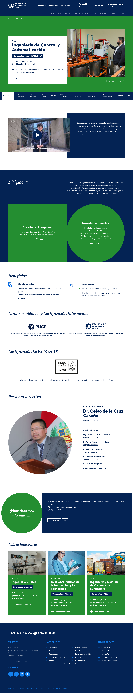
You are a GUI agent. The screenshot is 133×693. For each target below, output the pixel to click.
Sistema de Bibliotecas (109, 661)
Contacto (115, 13)
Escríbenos (54, 520)
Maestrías (53, 5)
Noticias (94, 13)
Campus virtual (107, 648)
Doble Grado (44, 95)
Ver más (39, 239)
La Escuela (41, 5)
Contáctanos (22, 79)
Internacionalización (81, 13)
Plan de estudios (33, 95)
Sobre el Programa (21, 95)
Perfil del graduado (78, 95)
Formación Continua (83, 5)
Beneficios (67, 13)
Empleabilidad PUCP (109, 657)
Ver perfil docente (90, 420)
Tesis (128, 96)
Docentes (53, 96)
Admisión (99, 5)
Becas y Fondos (55, 13)
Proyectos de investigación (107, 95)
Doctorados (66, 5)
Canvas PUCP (106, 651)
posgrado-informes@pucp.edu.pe (64, 507)
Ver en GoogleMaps (15, 656)
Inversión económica (91, 95)
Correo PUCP (106, 654)
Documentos (104, 13)
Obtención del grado (64, 95)
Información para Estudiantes (115, 5)
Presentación (8, 96)
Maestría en (24, 580)
